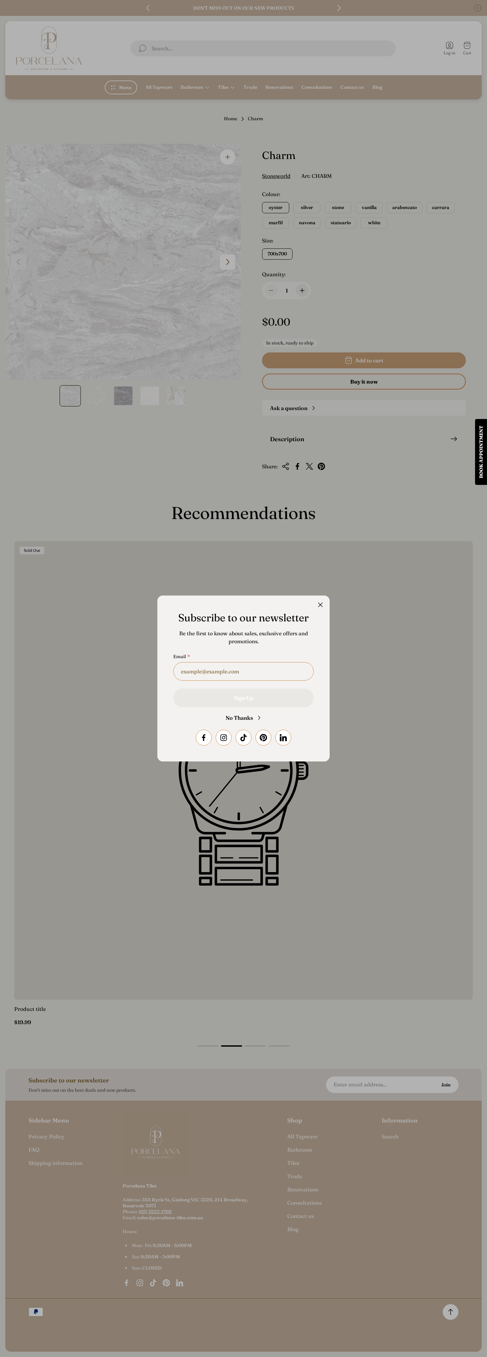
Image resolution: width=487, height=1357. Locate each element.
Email (179, 656)
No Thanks (239, 717)
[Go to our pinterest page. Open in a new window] (263, 738)
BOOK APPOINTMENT (481, 452)
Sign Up (243, 698)
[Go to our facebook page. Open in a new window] (204, 738)
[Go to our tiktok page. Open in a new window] (243, 738)
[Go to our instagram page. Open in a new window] (224, 738)
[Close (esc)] (320, 605)
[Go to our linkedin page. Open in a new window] (283, 738)
